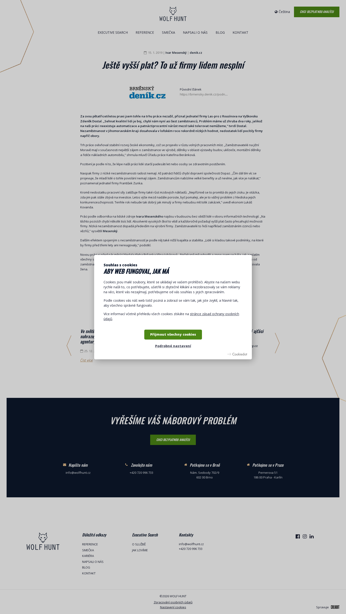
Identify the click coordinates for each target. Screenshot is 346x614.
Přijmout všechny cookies (173, 334)
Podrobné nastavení (173, 346)
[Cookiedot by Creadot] (237, 354)
